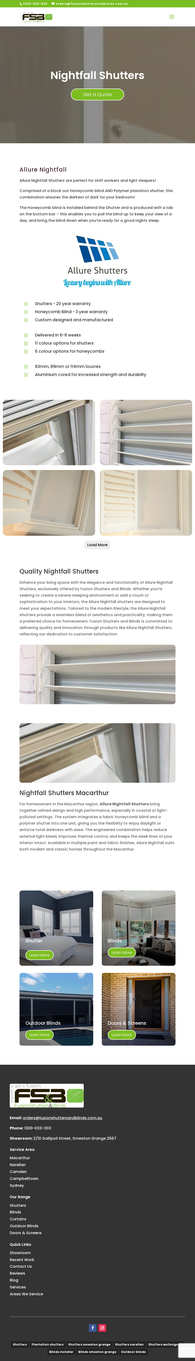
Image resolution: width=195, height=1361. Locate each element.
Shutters (18, 1205)
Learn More (39, 955)
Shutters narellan (129, 1344)
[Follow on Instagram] (102, 1328)
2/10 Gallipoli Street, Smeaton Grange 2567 (74, 1138)
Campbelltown (24, 1178)
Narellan (18, 1165)
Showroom (20, 1253)
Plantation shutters (47, 1344)
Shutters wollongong (165, 1344)
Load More (97, 545)
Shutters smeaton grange (89, 1344)
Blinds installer (61, 1352)
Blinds (15, 1212)
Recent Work (22, 1259)
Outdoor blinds (133, 1352)
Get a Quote (97, 94)
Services (18, 1287)
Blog (14, 1280)
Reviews (17, 1273)
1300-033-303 (37, 1128)
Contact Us (21, 1266)
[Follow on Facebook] (93, 1328)
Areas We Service (26, 1294)
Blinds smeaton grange (97, 1352)
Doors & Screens (26, 1233)
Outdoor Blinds (24, 1226)
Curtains (18, 1219)
